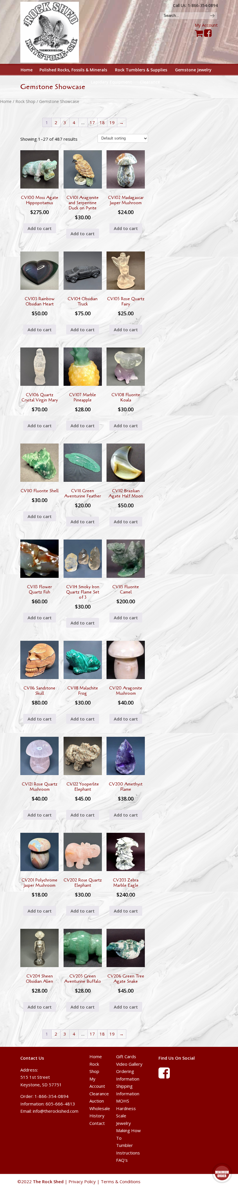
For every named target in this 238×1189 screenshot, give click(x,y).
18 (102, 122)
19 (112, 122)
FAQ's (122, 1160)
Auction (96, 1101)
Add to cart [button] (40, 228)
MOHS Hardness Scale (126, 1108)
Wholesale (99, 1108)
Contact (97, 1123)
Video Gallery (129, 1064)
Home (6, 101)
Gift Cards (126, 1056)
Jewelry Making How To (128, 1130)
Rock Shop (25, 101)
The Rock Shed (54, 32)
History (96, 1116)
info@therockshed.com (55, 1111)
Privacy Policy (82, 1181)
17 (92, 122)
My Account (206, 25)
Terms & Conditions (120, 1181)
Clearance (99, 1093)
